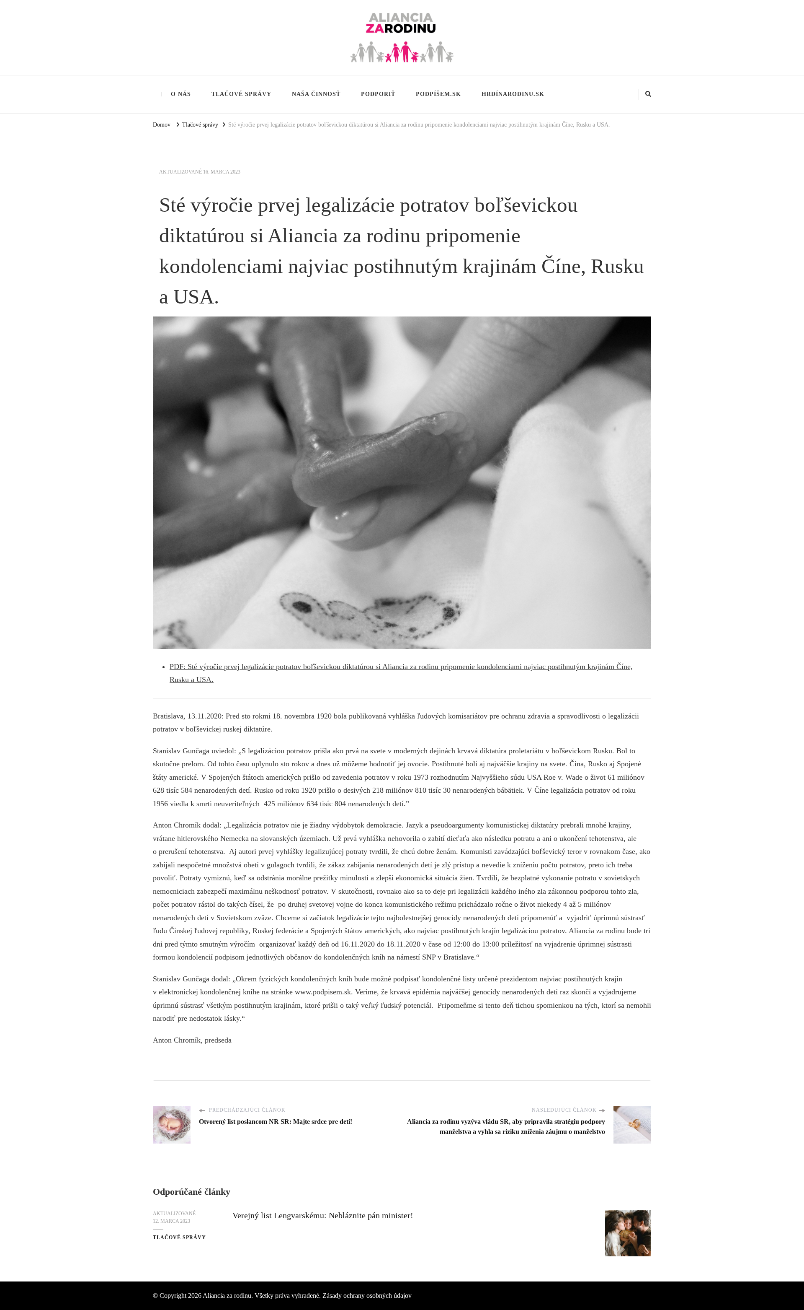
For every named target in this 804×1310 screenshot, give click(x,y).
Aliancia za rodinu (227, 1295)
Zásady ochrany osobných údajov (367, 1295)
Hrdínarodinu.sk (513, 94)
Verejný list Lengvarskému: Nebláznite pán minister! (322, 1215)
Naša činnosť (316, 94)
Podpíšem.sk (438, 94)
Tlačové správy (241, 94)
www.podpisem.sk (323, 992)
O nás (181, 94)
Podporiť (378, 94)
